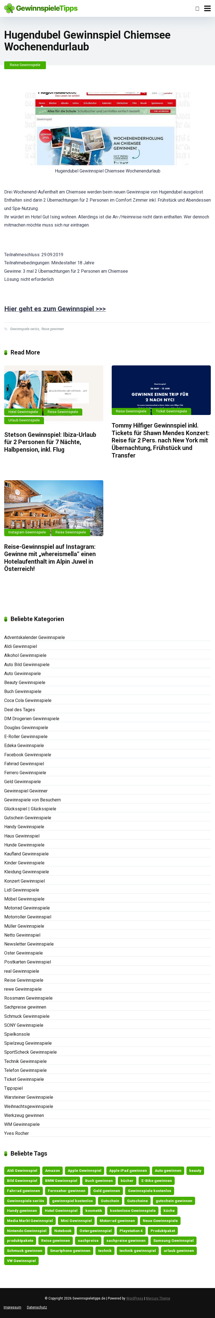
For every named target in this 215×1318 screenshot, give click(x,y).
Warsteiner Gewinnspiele (28, 1097)
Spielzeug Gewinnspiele (28, 1043)
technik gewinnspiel (138, 1250)
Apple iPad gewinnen (128, 1170)
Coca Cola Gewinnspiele (28, 700)
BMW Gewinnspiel (61, 1180)
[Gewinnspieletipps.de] (41, 7)
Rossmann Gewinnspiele (28, 998)
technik (105, 1250)
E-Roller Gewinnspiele (26, 736)
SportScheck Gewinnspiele (30, 1052)
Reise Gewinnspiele (25, 65)
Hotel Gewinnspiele (23, 412)
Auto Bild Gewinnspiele (27, 664)
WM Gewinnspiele (22, 1124)
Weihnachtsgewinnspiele (28, 1106)
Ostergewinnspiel (96, 1230)
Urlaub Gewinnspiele (24, 420)
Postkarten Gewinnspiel (27, 962)
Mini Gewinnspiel (76, 1220)
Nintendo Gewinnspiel (26, 1230)
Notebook (63, 1230)
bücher (127, 1180)
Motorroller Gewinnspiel (27, 917)
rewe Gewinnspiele (23, 989)
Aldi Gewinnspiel (20, 646)
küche (169, 1210)
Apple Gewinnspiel (84, 1170)
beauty (195, 1170)
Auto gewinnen (168, 1170)
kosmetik (93, 1210)
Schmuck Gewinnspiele (27, 1016)
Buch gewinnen (99, 1180)
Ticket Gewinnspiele (171, 411)
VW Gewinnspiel (21, 1260)
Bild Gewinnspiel (22, 1180)
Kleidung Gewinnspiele (26, 871)
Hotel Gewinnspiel (61, 1210)
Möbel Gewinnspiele (24, 899)
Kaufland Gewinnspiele (26, 854)
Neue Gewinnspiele (160, 1220)
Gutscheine (137, 1200)
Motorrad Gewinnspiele (27, 908)
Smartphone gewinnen (70, 1250)
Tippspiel (13, 1088)
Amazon (52, 1170)
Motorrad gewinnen (117, 1220)
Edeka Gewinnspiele (24, 745)
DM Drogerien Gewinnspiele (31, 718)
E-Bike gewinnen (156, 1180)
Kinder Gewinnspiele (24, 863)
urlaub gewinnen (179, 1250)
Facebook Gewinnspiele (27, 754)
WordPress (134, 1298)
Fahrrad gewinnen (23, 1190)
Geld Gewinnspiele (22, 781)
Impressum (12, 1307)
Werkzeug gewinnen (24, 1115)
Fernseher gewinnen (66, 1190)
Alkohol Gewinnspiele (25, 655)
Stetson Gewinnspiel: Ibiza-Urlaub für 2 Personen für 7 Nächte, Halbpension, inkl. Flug (50, 442)
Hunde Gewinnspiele (24, 845)
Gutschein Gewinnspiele (27, 817)
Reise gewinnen (52, 329)
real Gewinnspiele (21, 971)
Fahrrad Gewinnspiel (24, 763)
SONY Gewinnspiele (23, 1025)
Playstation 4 (131, 1230)
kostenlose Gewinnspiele (133, 1210)
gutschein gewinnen (174, 1200)
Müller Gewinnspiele (24, 926)
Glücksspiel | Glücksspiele (30, 808)
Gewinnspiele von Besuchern (32, 800)
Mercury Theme (158, 1298)
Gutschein (110, 1200)
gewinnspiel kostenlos (72, 1200)
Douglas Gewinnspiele (26, 727)
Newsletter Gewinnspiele (29, 944)
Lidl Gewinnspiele (21, 890)
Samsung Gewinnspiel (173, 1240)
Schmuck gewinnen (24, 1250)
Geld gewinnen (106, 1190)
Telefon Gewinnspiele (25, 1070)
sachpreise (88, 1240)
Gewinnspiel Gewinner (26, 791)
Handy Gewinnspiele (24, 826)
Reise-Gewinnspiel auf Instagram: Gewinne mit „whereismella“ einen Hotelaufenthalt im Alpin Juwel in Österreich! (50, 558)
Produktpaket (163, 1230)
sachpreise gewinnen (126, 1240)
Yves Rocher (16, 1133)
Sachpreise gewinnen (25, 1007)
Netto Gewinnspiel (22, 935)
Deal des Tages (19, 709)
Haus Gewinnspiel (21, 836)
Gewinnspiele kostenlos (149, 1190)
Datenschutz (37, 1307)
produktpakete (20, 1240)
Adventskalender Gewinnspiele (34, 637)
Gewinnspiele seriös (24, 329)
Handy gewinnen (22, 1210)
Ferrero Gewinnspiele (25, 772)
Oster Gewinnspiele (23, 953)
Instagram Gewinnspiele (27, 532)
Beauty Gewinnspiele (24, 682)
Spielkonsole (17, 1034)
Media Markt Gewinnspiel (30, 1220)
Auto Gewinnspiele (22, 673)
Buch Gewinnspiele (22, 691)
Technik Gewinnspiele (25, 1061)
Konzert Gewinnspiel (24, 881)
